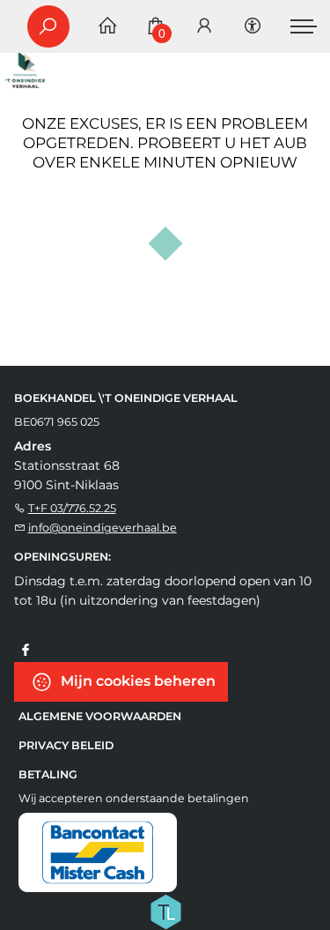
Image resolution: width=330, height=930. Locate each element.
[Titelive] (165, 911)
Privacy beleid (66, 745)
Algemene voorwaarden (99, 716)
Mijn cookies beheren (136, 681)
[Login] (204, 27)
